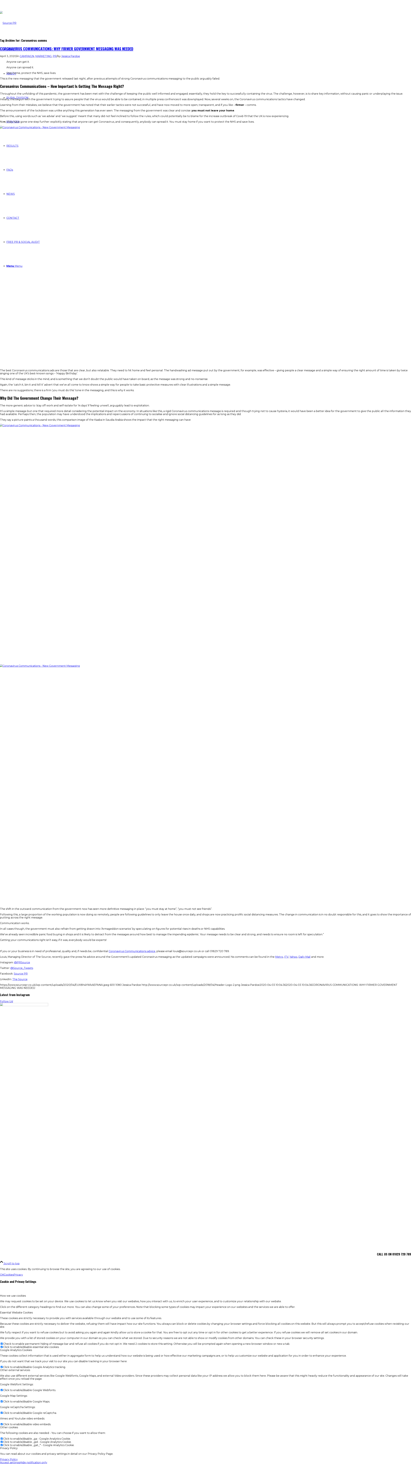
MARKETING (43, 56)
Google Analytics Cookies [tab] (16, 1350)
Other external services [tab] (15, 1370)
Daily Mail (304, 956)
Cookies (9, 1274)
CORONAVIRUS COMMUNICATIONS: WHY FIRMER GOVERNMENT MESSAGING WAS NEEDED (66, 48)
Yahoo (293, 956)
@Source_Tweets (21, 968)
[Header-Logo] (8, 23)
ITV (286, 956)
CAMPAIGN (27, 56)
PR (55, 56)
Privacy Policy (9, 1459)
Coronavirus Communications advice (132, 951)
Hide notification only (33, 1462)
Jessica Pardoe (70, 56)
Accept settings (10, 1462)
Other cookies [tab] (9, 1427)
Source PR (21, 973)
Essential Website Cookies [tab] (16, 1312)
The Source (19, 979)
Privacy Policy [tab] (9, 1448)
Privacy (18, 1274)
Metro (279, 956)
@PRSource (22, 962)
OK (2, 1274)
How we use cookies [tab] (13, 1295)
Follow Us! (6, 1001)
